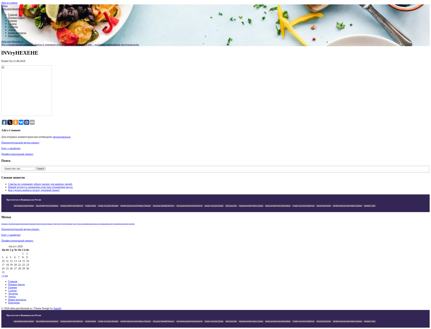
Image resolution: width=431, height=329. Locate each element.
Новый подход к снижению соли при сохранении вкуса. (40, 187)
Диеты (12, 29)
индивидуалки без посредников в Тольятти (136, 206)
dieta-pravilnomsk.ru (12, 8)
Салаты (12, 23)
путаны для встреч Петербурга (303, 206)
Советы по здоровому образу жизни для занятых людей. (40, 184)
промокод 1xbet (369, 206)
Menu (4, 5)
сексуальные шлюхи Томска (24, 206)
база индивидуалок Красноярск (47, 206)
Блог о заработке (11, 148)
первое (119, 224)
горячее (42, 224)
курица (100, 224)
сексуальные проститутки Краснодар (189, 206)
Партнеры (14, 35)
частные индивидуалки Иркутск (71, 206)
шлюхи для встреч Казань (214, 206)
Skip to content (9, 2)
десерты (63, 224)
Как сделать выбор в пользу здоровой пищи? (34, 190)
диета (68, 224)
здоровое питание (81, 224)
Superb (57, 308)
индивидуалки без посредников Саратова (347, 206)
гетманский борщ (34, 224)
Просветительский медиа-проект (20, 142)
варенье (25, 224)
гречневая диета (50, 224)
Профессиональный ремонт (17, 154)
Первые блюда (16, 17)
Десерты (13, 26)
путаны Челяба (90, 206)
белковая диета (6, 224)
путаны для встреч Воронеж (108, 206)
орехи (115, 224)
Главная (12, 14)
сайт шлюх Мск (231, 206)
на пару (110, 224)
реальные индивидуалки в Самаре (251, 206)
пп (134, 224)
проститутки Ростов (324, 206)
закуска (72, 224)
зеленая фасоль (93, 224)
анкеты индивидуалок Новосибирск (277, 206)
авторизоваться (61, 136)
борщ (20, 224)
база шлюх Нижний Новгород (163, 206)
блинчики (15, 224)
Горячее (12, 20)
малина (105, 224)
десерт (58, 224)
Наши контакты (17, 32)
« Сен (4, 275)
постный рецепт (127, 224)
